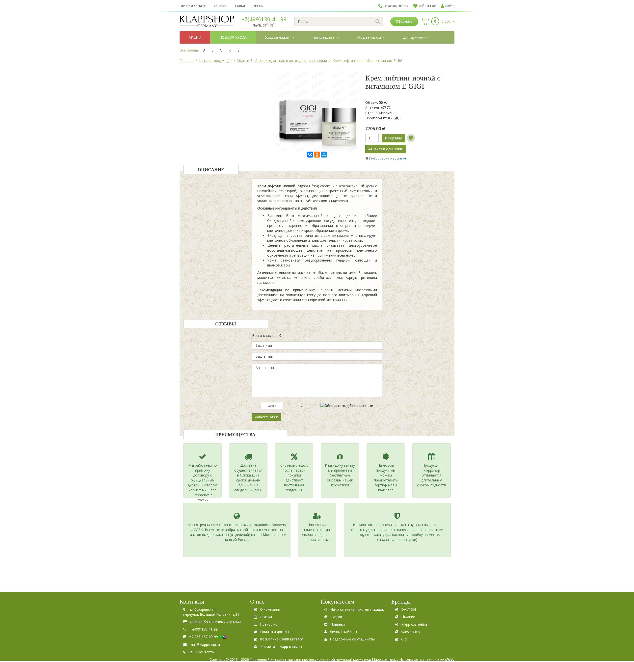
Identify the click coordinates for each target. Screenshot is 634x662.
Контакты (221, 6)
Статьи (240, 6)
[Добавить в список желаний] (411, 138)
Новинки (337, 624)
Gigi (404, 639)
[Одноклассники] (317, 155)
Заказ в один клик (387, 149)
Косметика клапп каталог (281, 639)
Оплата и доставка (193, 6)
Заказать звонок (396, 6)
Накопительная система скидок (357, 609)
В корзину (393, 138)
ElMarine (408, 616)
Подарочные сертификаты (352, 639)
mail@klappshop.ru (205, 644)
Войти (449, 6)
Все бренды (189, 50)
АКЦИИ (195, 37)
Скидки (336, 616)
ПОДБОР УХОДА (233, 37)
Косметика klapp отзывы (281, 646)
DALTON (408, 609)
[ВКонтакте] (310, 155)
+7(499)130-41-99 (264, 19)
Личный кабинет (343, 631)
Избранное (427, 6)
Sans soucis (410, 631)
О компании (270, 609)
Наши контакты (201, 652)
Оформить (404, 21)
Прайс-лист (269, 624)
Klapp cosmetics (414, 624)
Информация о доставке (387, 158)
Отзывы (258, 6)
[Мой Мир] (324, 155)
